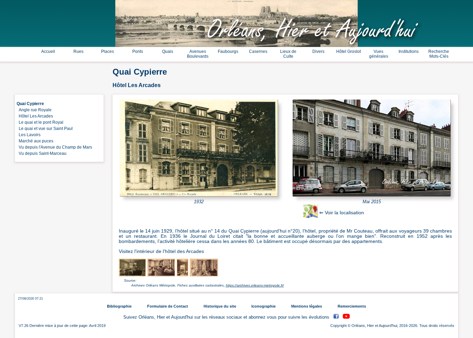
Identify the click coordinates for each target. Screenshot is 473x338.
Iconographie (263, 306)
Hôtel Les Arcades (35, 116)
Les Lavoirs (29, 135)
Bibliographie (119, 306)
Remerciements (352, 306)
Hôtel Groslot (348, 51)
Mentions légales (306, 306)
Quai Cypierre (30, 104)
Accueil (48, 51)
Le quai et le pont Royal (40, 122)
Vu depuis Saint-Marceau (41, 153)
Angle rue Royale (34, 110)
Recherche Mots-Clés (438, 54)
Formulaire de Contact (167, 306)
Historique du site (220, 306)
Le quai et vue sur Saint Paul (45, 128)
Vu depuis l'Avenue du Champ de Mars (54, 147)
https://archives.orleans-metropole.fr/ (255, 285)
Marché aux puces (35, 141)
